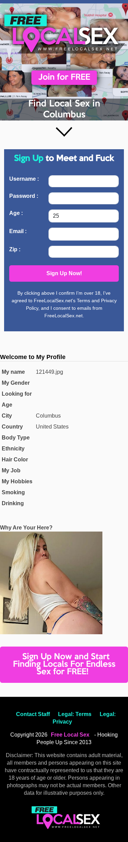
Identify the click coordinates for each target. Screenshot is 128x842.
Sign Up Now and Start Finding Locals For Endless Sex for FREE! (64, 664)
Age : (16, 213)
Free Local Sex (70, 735)
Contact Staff (33, 714)
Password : (23, 196)
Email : (18, 231)
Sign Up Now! (64, 273)
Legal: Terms (74, 714)
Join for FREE (64, 77)
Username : (24, 179)
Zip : (14, 249)
